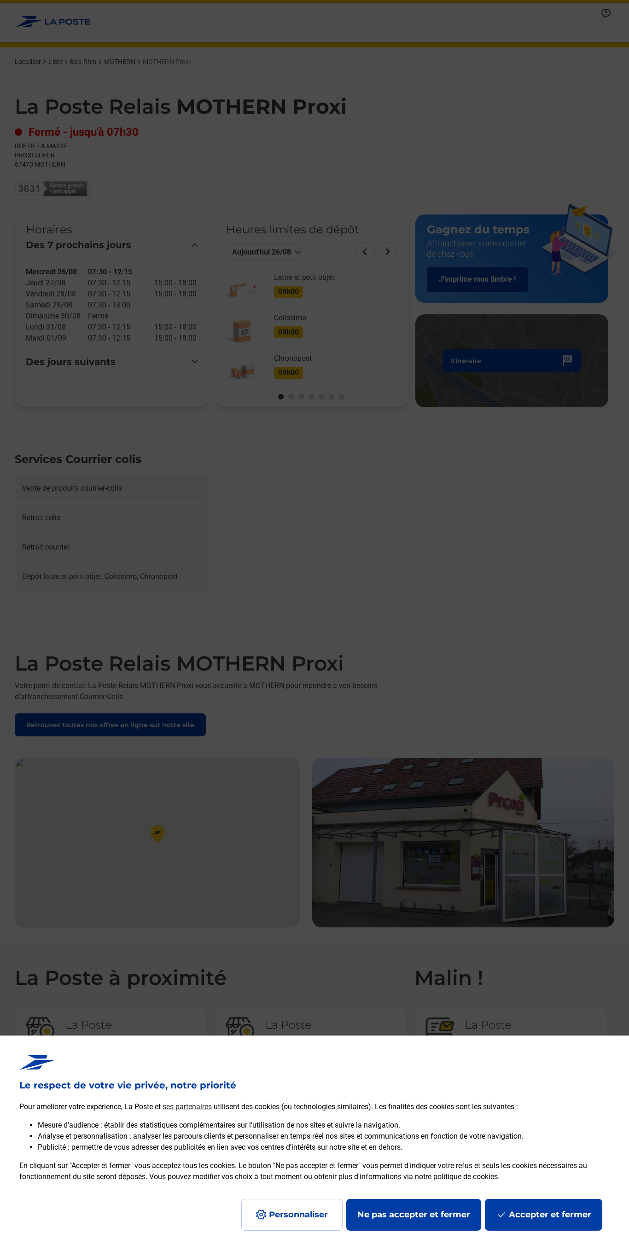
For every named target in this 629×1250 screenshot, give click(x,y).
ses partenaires (187, 1106)
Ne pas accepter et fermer (413, 1214)
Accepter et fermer (550, 1214)
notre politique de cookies (456, 1176)
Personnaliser (298, 1214)
